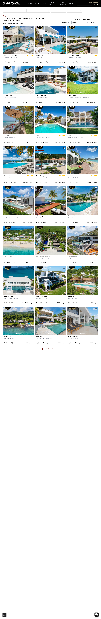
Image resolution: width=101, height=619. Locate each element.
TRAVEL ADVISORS (63, 3)
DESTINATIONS (32, 3)
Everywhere (6, 16)
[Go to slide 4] (19, 52)
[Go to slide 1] (16, 52)
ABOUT (71, 3)
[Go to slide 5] (20, 52)
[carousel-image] (18, 40)
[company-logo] (11, 3)
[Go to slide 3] (18, 52)
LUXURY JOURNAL (52, 3)
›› (58, 349)
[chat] (96, 615)
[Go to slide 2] (17, 52)
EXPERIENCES (42, 3)
